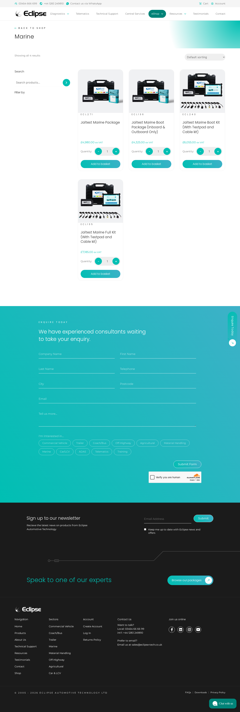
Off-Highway (123, 443)
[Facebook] (172, 630)
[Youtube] (198, 630)
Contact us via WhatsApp (86, 3)
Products (20, 633)
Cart (205, 3)
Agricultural (147, 443)
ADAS (82, 451)
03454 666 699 (28, 3)
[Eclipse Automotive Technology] (30, 13)
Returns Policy (92, 639)
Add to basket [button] (100, 164)
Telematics (82, 13)
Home (18, 626)
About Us (20, 639)
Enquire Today (233, 326)
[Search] (66, 82)
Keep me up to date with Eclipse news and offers (174, 531)
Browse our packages (187, 580)
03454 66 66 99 (134, 628)
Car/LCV (65, 451)
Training (123, 451)
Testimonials (201, 13)
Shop (18, 673)
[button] (222, 703)
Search (19, 71)
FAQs (188, 692)
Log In (87, 633)
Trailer (80, 443)
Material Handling (175, 443)
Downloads (201, 692)
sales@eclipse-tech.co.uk (147, 644)
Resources (176, 13)
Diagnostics (58, 13)
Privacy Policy (217, 692)
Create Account (92, 626)
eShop (155, 13)
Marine (46, 451)
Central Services (135, 13)
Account (220, 3)
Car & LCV (55, 673)
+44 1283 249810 (54, 3)
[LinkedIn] (180, 630)
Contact (220, 13)
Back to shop (32, 28)
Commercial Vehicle (54, 443)
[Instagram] (189, 630)
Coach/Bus (99, 443)
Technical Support (107, 13)
